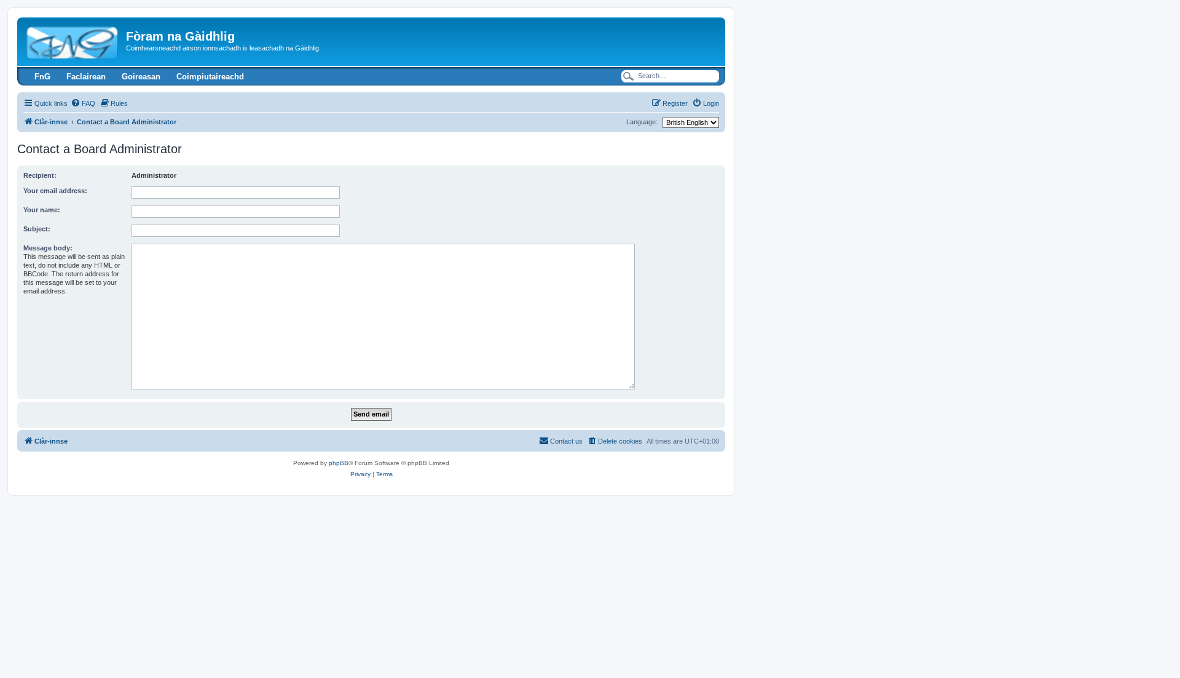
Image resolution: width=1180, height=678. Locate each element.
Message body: (48, 248)
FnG (42, 76)
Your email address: (55, 190)
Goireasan (141, 76)
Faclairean (86, 76)
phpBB (338, 463)
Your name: (41, 209)
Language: (642, 122)
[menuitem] (83, 103)
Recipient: (40, 175)
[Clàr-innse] (73, 40)
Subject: (36, 229)
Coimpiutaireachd (210, 76)
